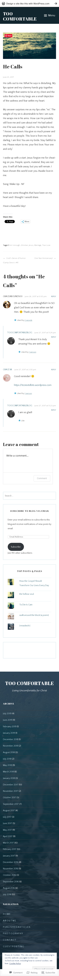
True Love (46, 245)
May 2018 (7, 765)
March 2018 (8, 771)
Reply (53, 296)
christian (24, 245)
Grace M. (7, 369)
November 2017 (10, 791)
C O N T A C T (9, 940)
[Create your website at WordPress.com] (29, 3)
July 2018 (7, 759)
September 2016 (11, 881)
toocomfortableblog (19, 332)
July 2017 (7, 817)
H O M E (6, 914)
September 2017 (11, 804)
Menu (51, 15)
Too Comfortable (20, 16)
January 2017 (9, 856)
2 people (28, 320)
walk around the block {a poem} (34, 615)
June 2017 (7, 823)
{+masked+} (24, 625)
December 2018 (10, 739)
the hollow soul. (26, 594)
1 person (32, 352)
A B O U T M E (9, 920)
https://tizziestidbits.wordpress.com (32, 385)
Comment (42, 478)
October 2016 (9, 875)
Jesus (31, 245)
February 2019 (9, 726)
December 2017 (10, 784)
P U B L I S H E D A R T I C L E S (16, 927)
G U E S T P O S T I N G (13, 946)
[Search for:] (29, 496)
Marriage (37, 245)
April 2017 (7, 836)
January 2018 (9, 778)
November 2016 (10, 868)
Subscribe (16, 547)
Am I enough (14, 245)
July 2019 (7, 713)
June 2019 (7, 720)
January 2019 (9, 733)
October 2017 (9, 797)
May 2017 (7, 830)
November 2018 (10, 746)
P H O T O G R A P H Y (13, 933)
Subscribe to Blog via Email (29, 510)
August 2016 (9, 888)
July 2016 (7, 894)
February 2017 (9, 849)
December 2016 (10, 862)
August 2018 (9, 752)
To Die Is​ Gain (25, 604)
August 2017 (9, 810)
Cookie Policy (15, 964)
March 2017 (8, 843)
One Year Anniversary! (43, 258)
